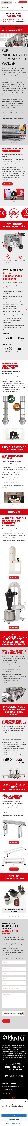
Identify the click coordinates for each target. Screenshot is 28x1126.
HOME (5, 20)
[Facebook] (11, 2)
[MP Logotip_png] (5, 7)
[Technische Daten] (8, 256)
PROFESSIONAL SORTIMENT (16, 20)
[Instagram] (13, 2)
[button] (26, 1101)
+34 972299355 (8, 1089)
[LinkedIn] (18, 2)
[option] (14, 194)
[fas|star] (14, 1098)
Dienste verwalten (13, 1110)
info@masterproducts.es (11, 1087)
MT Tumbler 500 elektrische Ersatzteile (14, 910)
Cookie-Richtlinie (7, 1123)
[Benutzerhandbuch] (20, 256)
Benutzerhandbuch (19, 260)
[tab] (12, 201)
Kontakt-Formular (9, 1084)
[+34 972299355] (3, 1089)
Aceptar (14, 1115)
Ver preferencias (14, 1119)
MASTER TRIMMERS (8, 22)
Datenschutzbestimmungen (17, 1123)
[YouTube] (16, 2)
